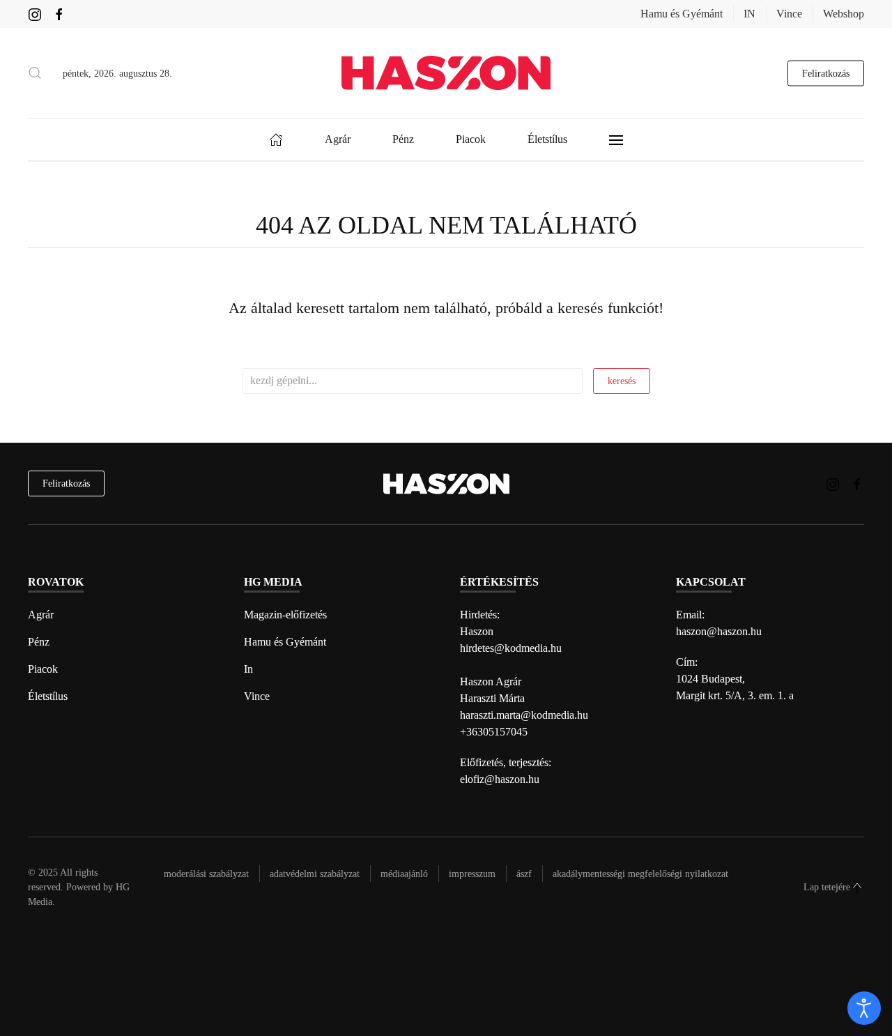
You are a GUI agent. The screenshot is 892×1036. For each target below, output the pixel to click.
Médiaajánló (404, 874)
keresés (622, 381)
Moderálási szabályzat (206, 874)
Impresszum (472, 874)
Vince (789, 14)
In (248, 669)
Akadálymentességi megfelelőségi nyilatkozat (640, 874)
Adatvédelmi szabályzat (315, 874)
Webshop (843, 14)
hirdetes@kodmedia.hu (511, 648)
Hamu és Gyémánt (681, 14)
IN (749, 14)
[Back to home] (446, 73)
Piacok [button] (471, 139)
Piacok (43, 669)
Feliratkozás (825, 73)
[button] (35, 73)
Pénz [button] (403, 139)
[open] (864, 1008)
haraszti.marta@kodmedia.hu (524, 715)
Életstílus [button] (547, 139)
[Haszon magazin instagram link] (35, 14)
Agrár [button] (338, 139)
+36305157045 (494, 732)
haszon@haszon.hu (719, 631)
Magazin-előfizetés (285, 614)
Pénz (38, 642)
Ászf (524, 874)
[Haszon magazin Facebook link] (59, 14)
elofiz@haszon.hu (499, 779)
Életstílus (48, 696)
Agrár (41, 614)
